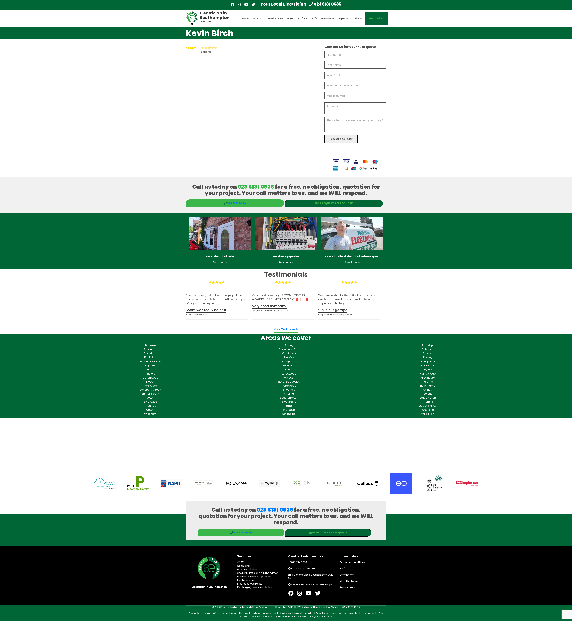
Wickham (150, 414)
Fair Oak (289, 357)
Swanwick (150, 402)
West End (428, 410)
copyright (371, 613)
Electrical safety (246, 580)
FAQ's (314, 18)
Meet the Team (348, 581)
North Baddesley (289, 381)
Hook (150, 369)
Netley (150, 381)
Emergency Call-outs (249, 583)
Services (259, 21)
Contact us (376, 18)
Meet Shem (327, 18)
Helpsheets (344, 18)
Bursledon (150, 349)
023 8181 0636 (327, 4)
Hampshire (289, 361)
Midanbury (428, 377)
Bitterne (150, 345)
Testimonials (275, 18)
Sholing (289, 393)
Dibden (427, 353)
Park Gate (150, 385)
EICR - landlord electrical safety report (352, 256)
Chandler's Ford (289, 349)
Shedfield (289, 389)
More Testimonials (286, 329)
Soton (150, 398)
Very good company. (269, 306)
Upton (150, 410)
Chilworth (427, 349)
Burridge (427, 345)
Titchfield (150, 406)
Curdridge (289, 353)
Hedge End (428, 361)
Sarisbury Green (150, 389)
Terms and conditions (352, 562)
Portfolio (302, 18)
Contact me (346, 574)
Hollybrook (428, 365)
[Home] (192, 17)
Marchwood (150, 377)
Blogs (290, 18)
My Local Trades (324, 616)
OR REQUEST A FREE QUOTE (335, 203)
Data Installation (247, 569)
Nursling (427, 381)
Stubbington (427, 398)
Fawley (427, 357)
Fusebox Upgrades (286, 256)
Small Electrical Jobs (219, 256)
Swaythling (289, 402)
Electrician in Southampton (215, 15)
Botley (289, 345)
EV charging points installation (254, 587)
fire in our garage (332, 310)
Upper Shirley (427, 406)
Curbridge (150, 353)
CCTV (240, 562)
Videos (358, 18)
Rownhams (427, 385)
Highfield (150, 365)
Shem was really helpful (206, 310)
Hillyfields (289, 365)
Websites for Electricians (312, 607)
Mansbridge (428, 373)
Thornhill (427, 402)
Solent (427, 393)
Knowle (150, 373)
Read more (219, 262)
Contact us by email (303, 568)
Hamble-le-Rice (150, 361)
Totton (289, 406)
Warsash (289, 410)
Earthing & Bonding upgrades (254, 576)
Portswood (289, 385)
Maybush (289, 377)
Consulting (243, 566)
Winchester (289, 414)
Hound (289, 369)
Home (245, 18)
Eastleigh (150, 357)
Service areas (347, 587)
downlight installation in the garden (257, 573)
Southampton (289, 398)
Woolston (427, 414)
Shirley (427, 389)
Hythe (428, 369)
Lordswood (289, 373)
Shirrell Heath (150, 393)
